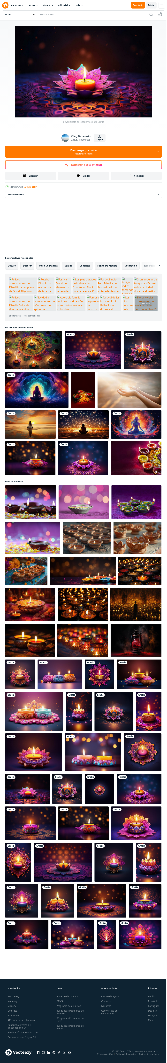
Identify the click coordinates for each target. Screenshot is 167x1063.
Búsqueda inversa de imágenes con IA (18, 1026)
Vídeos (46, 5)
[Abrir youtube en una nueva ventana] (69, 1052)
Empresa (12, 1010)
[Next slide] (154, 266)
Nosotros (104, 1005)
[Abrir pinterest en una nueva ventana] (54, 1052)
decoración (130, 265)
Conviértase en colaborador (108, 1012)
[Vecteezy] (5, 5)
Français (150, 1015)
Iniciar (149, 5)
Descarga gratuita (82, 151)
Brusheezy (13, 996)
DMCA (58, 1001)
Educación (13, 1015)
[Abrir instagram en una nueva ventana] (43, 1052)
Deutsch (150, 1010)
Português (151, 1005)
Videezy (11, 1005)
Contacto (104, 1001)
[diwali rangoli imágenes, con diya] (33, 350)
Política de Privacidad (123, 1053)
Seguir (98, 139)
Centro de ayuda (109, 996)
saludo (68, 265)
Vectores (16, 5)
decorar (27, 265)
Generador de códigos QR (21, 1037)
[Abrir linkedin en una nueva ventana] (48, 1052)
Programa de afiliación (67, 1005)
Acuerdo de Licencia (66, 996)
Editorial (63, 5)
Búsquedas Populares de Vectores (69, 1012)
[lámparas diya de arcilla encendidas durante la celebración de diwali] (136, 458)
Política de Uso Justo (147, 1053)
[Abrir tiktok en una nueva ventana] (59, 1052)
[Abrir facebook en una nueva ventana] (38, 1052)
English (150, 996)
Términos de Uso (102, 1053)
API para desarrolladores (21, 1020)
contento (85, 265)
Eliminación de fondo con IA (22, 1032)
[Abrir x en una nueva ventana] (64, 1052)
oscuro (12, 265)
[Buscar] (149, 14)
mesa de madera (48, 265)
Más (78, 5)
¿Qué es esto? (30, 186)
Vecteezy (12, 1001)
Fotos (32, 5)
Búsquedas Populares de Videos (69, 1027)
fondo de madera (107, 265)
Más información (16, 194)
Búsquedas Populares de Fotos (69, 1020)
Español (150, 1001)
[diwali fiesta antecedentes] (93, 350)
